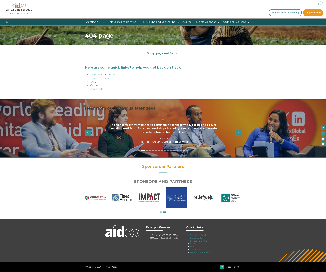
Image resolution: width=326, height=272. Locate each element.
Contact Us (96, 89)
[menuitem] (95, 22)
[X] (323, 133)
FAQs (93, 81)
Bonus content (197, 238)
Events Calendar (206, 21)
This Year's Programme (122, 21)
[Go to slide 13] (177, 150)
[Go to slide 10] (168, 150)
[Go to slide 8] (162, 150)
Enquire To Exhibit (101, 78)
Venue (94, 85)
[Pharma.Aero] (203, 197)
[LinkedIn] (323, 128)
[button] (320, 4)
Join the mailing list (199, 235)
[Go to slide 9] (165, 150)
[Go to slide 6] (156, 150)
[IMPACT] (176, 197)
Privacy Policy (110, 267)
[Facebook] (323, 138)
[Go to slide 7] (159, 150)
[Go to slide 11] (171, 150)
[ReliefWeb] (230, 197)
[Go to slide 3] (146, 150)
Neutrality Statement (200, 252)
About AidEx (93, 21)
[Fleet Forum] (149, 197)
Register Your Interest (103, 74)
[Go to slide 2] (142, 150)
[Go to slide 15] (183, 150)
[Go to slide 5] (153, 150)
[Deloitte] (95, 197)
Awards (187, 21)
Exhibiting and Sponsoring (159, 21)
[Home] (7, 22)
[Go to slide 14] (180, 150)
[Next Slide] (238, 133)
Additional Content (234, 21)
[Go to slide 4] (150, 150)
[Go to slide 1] (139, 150)
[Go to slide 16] (187, 150)
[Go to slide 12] (174, 150)
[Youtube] (323, 144)
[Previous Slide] (88, 133)
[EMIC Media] (122, 197)
